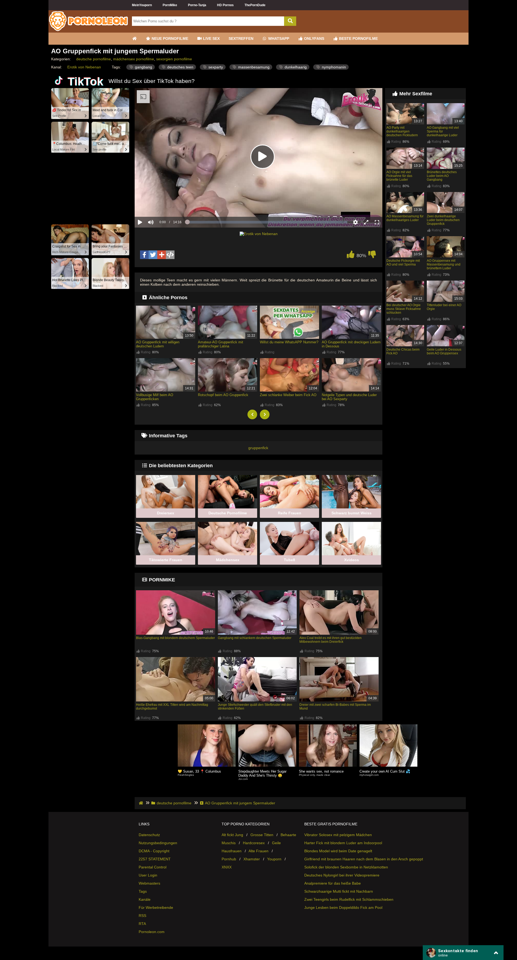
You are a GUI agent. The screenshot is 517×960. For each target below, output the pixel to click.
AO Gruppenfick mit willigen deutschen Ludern (157, 344)
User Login (148, 875)
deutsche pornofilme (93, 59)
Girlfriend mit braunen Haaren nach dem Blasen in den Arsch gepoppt (363, 859)
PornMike (170, 5)
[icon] (134, 39)
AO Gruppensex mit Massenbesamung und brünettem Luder (443, 264)
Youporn (274, 859)
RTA (142, 923)
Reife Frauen (289, 513)
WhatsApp (278, 38)
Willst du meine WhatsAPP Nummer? (289, 342)
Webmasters (149, 883)
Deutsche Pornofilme (227, 513)
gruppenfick (258, 448)
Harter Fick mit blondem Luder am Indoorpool (343, 843)
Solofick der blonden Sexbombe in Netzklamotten (346, 867)
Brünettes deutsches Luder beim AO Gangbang (442, 175)
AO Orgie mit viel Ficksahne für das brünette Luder (399, 175)
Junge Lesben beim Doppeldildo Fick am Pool (343, 907)
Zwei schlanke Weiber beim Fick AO (288, 395)
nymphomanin (333, 67)
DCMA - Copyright (154, 851)
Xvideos (351, 560)
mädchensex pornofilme (133, 59)
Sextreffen (241, 38)
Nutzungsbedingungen (158, 843)
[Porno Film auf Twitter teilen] (153, 254)
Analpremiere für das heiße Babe (332, 883)
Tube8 (289, 560)
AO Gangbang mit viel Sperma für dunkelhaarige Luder (443, 131)
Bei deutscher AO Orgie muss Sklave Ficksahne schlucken (403, 309)
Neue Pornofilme (169, 38)
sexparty (215, 67)
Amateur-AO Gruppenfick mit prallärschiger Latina (220, 344)
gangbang (143, 67)
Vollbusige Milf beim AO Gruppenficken (154, 397)
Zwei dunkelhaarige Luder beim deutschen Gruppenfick (443, 220)
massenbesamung (253, 67)
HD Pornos (225, 5)
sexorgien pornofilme (174, 59)
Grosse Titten (261, 835)
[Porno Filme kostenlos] (88, 30)
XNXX (227, 867)
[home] (141, 803)
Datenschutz (149, 835)
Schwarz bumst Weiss (351, 513)
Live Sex (211, 38)
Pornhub (229, 859)
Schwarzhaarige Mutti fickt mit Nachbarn (338, 891)
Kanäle (145, 899)
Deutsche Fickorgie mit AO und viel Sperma (403, 262)
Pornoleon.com (152, 932)
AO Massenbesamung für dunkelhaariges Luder (405, 218)
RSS (142, 915)
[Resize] (366, 222)
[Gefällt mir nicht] (372, 256)
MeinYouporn (142, 5)
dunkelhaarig (295, 67)
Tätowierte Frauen (165, 560)
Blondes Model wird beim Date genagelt (338, 851)
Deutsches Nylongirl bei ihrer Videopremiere (341, 875)
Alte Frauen (258, 851)
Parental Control (152, 867)
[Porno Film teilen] (161, 254)
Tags (143, 891)
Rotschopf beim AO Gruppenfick (223, 395)
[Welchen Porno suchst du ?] (290, 21)
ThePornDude (255, 5)
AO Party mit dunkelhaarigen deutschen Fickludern (402, 131)
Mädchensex (227, 560)
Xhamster (251, 859)
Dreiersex (165, 513)
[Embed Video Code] (170, 254)
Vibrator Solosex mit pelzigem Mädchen (338, 835)
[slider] (267, 222)
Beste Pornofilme (358, 38)
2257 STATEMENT (155, 859)
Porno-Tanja (197, 5)
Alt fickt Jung (232, 835)
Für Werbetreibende (156, 907)
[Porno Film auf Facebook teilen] (144, 254)
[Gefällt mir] (350, 256)
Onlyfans (313, 38)
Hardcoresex (254, 843)
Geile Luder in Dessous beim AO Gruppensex (444, 351)
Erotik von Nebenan (84, 67)
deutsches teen (179, 67)
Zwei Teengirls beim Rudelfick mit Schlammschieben (348, 899)
